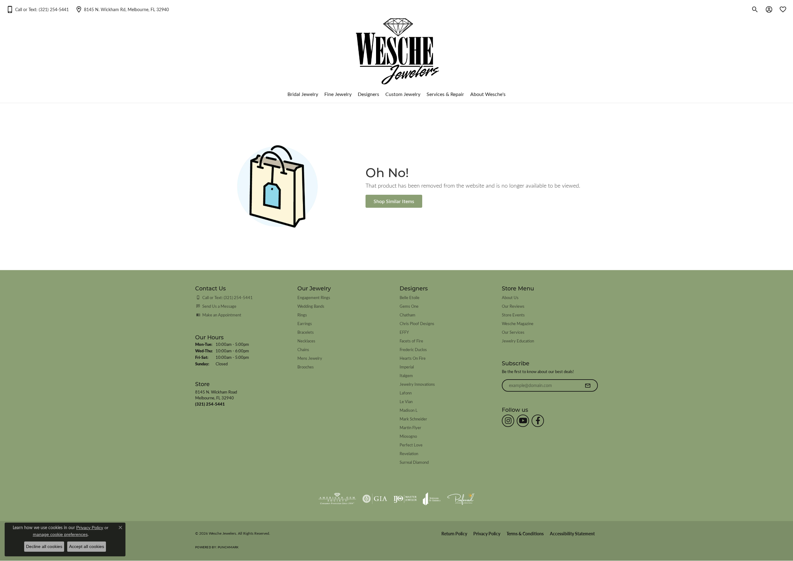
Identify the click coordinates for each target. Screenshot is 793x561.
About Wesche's (488, 94)
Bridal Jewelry (302, 94)
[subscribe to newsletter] (587, 385)
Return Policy (454, 534)
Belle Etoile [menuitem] (409, 297)
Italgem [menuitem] (406, 375)
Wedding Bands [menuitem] (310, 306)
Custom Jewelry (402, 94)
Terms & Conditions (525, 534)
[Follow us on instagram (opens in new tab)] (508, 421)
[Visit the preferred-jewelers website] (461, 499)
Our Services (513, 332)
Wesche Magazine (517, 323)
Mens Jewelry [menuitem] (309, 358)
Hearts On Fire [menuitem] (413, 358)
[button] (37, 9)
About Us (510, 297)
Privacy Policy (486, 534)
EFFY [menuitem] (404, 332)
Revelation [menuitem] (409, 453)
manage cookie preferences (60, 534)
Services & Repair (445, 94)
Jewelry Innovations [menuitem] (417, 384)
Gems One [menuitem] (409, 306)
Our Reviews (513, 306)
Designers (368, 94)
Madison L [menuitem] (409, 410)
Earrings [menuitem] (304, 323)
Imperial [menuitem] (407, 366)
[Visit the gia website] (374, 499)
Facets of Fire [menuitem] (411, 340)
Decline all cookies (44, 546)
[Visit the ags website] (337, 499)
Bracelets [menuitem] (305, 332)
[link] (122, 9)
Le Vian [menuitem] (406, 401)
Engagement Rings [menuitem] (313, 297)
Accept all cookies (86, 546)
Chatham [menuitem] (407, 314)
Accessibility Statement (572, 534)
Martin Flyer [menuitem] (410, 427)
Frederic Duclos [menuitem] (413, 349)
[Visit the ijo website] (405, 499)
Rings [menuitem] (302, 314)
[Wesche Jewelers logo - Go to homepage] (397, 46)
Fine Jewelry (338, 94)
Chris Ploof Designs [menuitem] (417, 323)
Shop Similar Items (394, 201)
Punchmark (228, 547)
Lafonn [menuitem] (406, 392)
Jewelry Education (518, 340)
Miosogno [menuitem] (408, 436)
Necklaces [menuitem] (306, 340)
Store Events (513, 314)
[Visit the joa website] (432, 499)
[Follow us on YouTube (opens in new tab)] (523, 421)
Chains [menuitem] (303, 349)
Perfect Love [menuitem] (411, 444)
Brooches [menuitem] (305, 366)
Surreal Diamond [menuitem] (414, 462)
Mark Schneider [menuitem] (413, 418)
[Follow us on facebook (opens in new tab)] (538, 421)
